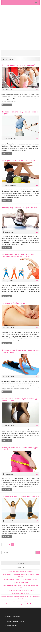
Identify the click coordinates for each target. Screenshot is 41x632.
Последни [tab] (20, 567)
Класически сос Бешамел (21, 601)
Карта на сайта (12, 625)
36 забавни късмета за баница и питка (20, 572)
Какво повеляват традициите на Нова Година (20, 604)
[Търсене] (37, 552)
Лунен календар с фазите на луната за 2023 (20, 590)
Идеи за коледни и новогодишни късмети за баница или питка (20, 586)
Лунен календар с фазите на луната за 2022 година (20, 579)
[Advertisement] (20, 28)
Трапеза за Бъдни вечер (20, 582)
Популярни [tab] (20, 563)
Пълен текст (6, 105)
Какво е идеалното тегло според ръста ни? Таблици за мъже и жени (20, 597)
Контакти (10, 612)
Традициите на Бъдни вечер (20, 593)
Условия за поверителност (15, 621)
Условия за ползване (13, 616)
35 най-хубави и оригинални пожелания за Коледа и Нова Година (20, 575)
